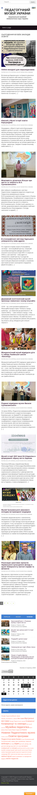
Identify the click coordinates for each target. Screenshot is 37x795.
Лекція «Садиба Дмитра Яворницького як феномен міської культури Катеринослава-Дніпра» (22, 656)
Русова (22, 739)
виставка (12, 744)
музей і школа (21, 750)
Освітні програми (18, 736)
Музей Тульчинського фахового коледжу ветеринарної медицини (16, 511)
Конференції (30, 721)
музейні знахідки (5, 750)
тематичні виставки (15, 754)
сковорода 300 (5, 754)
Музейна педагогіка (17, 727)
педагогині (18, 752)
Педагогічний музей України (17, 11)
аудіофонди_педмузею (25, 741)
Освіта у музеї (4, 736)
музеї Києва (28, 750)
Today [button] (10, 671)
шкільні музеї (6, 756)
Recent (18, 616)
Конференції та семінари (13, 723)
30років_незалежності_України (9, 718)
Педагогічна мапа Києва (11, 739)
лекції (19, 746)
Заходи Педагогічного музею (17, 721)
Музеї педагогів (16, 730)
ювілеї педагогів (12, 758)
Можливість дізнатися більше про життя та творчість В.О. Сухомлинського (16, 182)
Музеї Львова (8, 729)
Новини (24, 730)
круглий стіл (14, 746)
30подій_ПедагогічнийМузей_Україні (10, 716)
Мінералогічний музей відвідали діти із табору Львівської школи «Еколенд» (18, 354)
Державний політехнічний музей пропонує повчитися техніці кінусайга (18, 300)
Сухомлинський (29, 739)
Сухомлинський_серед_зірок (9, 741)
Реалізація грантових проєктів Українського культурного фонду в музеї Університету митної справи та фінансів (17, 566)
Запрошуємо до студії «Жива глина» (23, 647)
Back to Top (5, 783)
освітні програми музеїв (8, 752)
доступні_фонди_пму (25, 744)
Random (30, 616)
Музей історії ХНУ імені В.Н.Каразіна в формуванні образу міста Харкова (18, 457)
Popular (7, 616)
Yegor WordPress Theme (10, 781)
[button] (5, 671)
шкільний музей (27, 754)
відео (16, 743)
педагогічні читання (26, 752)
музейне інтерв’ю (30, 748)
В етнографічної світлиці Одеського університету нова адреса (17, 240)
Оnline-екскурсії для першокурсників (17, 70)
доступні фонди (6, 746)
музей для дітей (21, 748)
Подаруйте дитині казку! (19, 639)
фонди (22, 754)
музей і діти (14, 750)
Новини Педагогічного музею (18, 732)
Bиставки (21, 718)
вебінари (5, 744)
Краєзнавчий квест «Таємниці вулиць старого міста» (21, 621)
